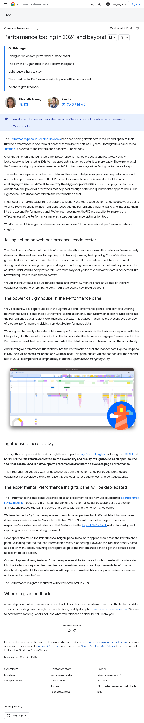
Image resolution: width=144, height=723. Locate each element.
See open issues (13, 680)
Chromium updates (61, 675)
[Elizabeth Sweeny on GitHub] (26, 105)
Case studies (58, 680)
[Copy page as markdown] (122, 38)
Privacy (18, 706)
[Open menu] (5, 4)
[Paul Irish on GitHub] (69, 105)
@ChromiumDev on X (109, 675)
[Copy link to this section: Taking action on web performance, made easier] (99, 240)
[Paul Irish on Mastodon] (74, 105)
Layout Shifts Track (94, 525)
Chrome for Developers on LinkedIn (117, 686)
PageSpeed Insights (92, 454)
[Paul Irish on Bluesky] (78, 105)
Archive (55, 686)
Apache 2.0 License (48, 646)
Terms (7, 706)
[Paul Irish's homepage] (83, 105)
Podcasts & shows (60, 691)
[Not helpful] (137, 28)
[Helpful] (132, 28)
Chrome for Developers (16, 28)
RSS (99, 691)
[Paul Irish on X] (64, 105)
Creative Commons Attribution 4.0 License (105, 642)
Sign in (136, 4)
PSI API (128, 454)
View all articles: (22, 126)
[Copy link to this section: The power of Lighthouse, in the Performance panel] (105, 298)
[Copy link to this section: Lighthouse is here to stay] (57, 444)
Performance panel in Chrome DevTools (35, 139)
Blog (7, 15)
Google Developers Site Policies (98, 646)
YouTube (102, 680)
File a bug (9, 675)
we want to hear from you (110, 609)
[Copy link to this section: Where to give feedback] (53, 594)
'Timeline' (9, 149)
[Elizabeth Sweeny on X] (21, 105)
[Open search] (92, 4)
